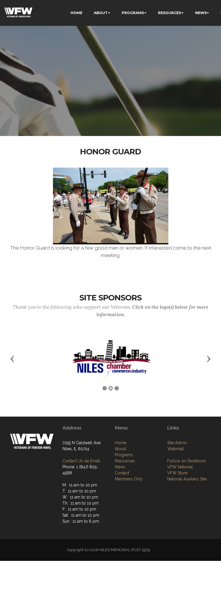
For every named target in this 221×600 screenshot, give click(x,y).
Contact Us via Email (81, 461)
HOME (76, 13)
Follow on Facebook (186, 461)
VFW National (180, 467)
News (120, 467)
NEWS (201, 13)
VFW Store (177, 473)
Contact (122, 473)
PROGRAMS (133, 13)
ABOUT (101, 13)
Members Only (129, 479)
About (120, 448)
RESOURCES (169, 13)
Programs (124, 455)
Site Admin (177, 442)
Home (120, 442)
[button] (12, 358)
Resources (125, 461)
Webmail (175, 448)
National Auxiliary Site (187, 479)
